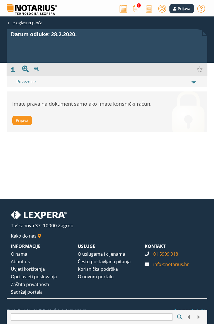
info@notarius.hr (171, 264)
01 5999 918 (165, 254)
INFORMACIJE (25, 246)
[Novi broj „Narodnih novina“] (136, 8)
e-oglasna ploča (27, 22)
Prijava (22, 120)
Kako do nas (24, 236)
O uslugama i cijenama (101, 254)
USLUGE (86, 246)
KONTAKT (155, 246)
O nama (19, 254)
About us (20, 261)
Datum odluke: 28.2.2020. (44, 34)
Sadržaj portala (27, 292)
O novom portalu (96, 277)
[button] (181, 8)
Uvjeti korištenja (28, 269)
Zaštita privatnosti (30, 284)
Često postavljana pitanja (104, 261)
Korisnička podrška (98, 269)
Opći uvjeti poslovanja (34, 277)
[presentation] (13, 69)
